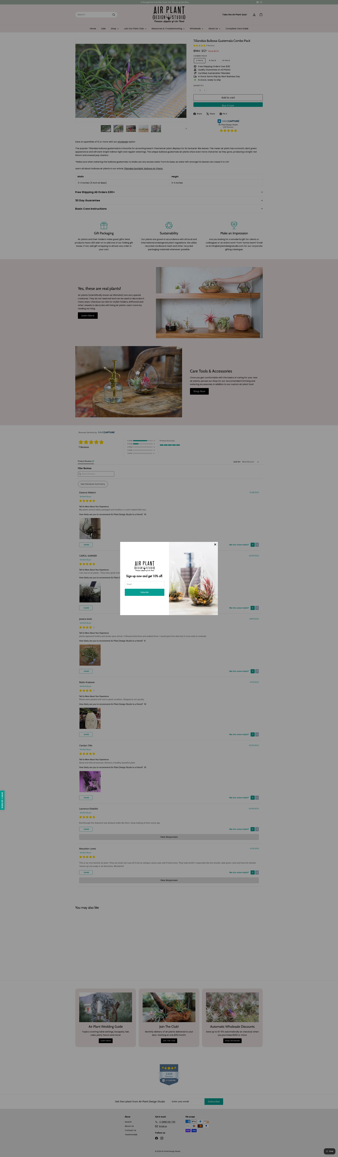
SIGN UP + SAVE (2, 800)
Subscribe (144, 592)
